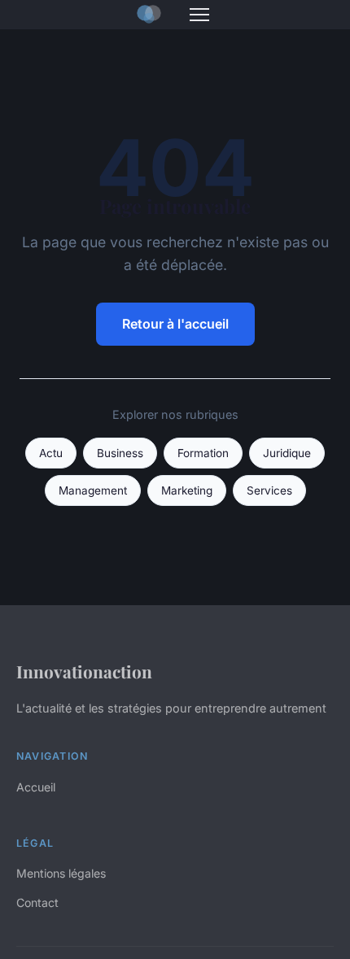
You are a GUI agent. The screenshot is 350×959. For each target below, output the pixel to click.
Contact (37, 902)
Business (120, 453)
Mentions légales (61, 873)
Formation (203, 453)
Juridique (287, 453)
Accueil (35, 787)
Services (269, 490)
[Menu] (199, 15)
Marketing (186, 490)
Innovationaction (84, 671)
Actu (51, 453)
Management (93, 490)
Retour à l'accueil (175, 324)
